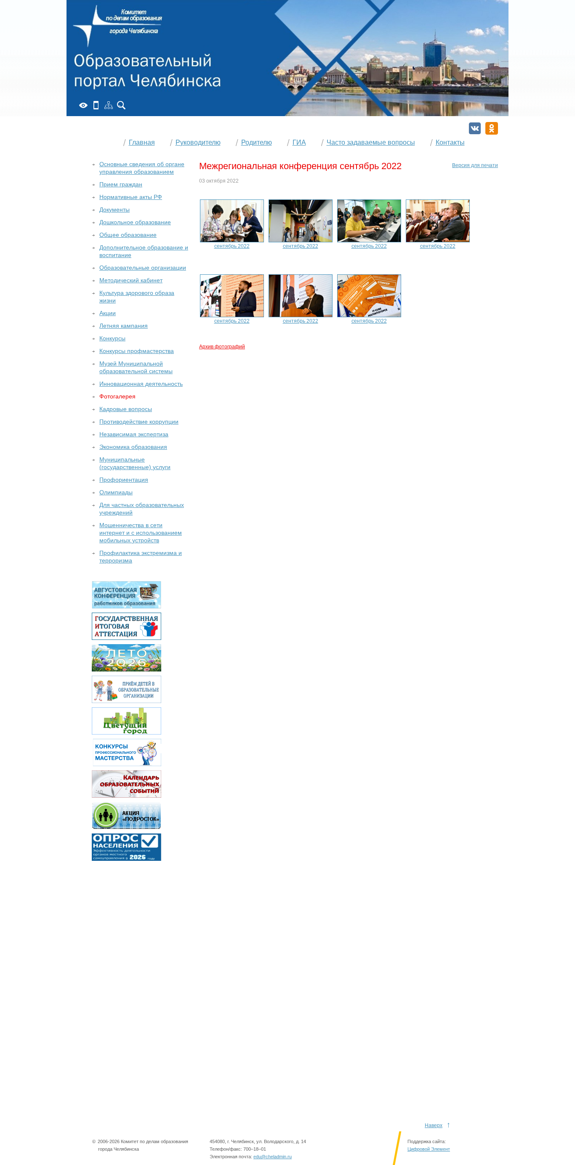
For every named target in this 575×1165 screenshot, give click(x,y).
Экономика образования (133, 446)
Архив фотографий (222, 347)
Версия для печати (475, 165)
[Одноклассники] (491, 128)
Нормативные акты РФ (130, 197)
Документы (114, 209)
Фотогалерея (117, 396)
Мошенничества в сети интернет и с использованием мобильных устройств (140, 533)
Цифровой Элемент (428, 1149)
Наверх (433, 1125)
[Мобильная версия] (96, 105)
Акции (107, 313)
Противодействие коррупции (138, 421)
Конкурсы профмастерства (136, 351)
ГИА (299, 142)
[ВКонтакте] (475, 128)
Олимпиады (116, 492)
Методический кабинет (130, 280)
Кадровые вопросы (125, 409)
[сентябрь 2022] (232, 220)
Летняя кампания (123, 325)
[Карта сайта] (108, 105)
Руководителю (198, 142)
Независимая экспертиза (133, 434)
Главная (142, 142)
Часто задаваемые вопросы (371, 142)
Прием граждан (120, 184)
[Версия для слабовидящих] (83, 105)
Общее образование (128, 234)
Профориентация (123, 479)
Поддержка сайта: (426, 1141)
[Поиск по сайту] (121, 105)
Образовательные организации (142, 267)
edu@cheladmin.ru (272, 1156)
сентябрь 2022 (232, 246)
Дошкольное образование (135, 222)
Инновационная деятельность (141, 383)
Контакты (450, 142)
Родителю (256, 142)
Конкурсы (112, 338)
